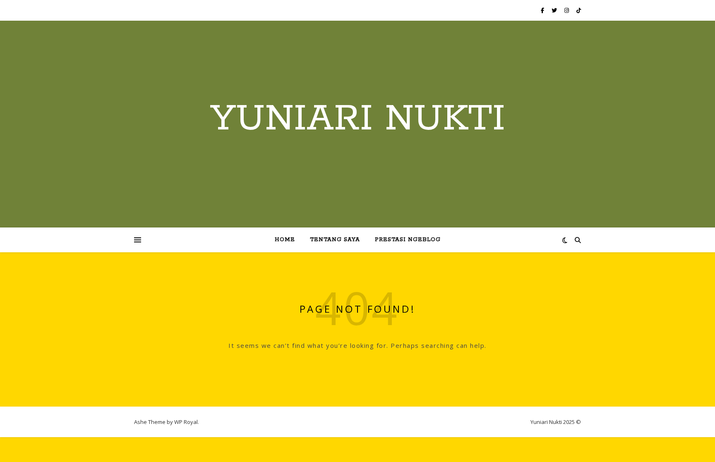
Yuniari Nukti (357, 119)
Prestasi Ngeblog (408, 239)
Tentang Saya (335, 239)
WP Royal (186, 422)
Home (285, 239)
